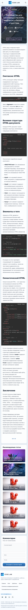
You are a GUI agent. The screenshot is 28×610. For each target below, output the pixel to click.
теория (19, 39)
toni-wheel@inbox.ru (6, 594)
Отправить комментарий (14, 564)
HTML (8, 39)
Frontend (14, 9)
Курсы (20, 583)
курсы (13, 39)
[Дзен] (9, 597)
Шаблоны (14, 583)
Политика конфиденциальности (10, 586)
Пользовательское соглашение (9, 589)
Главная (4, 583)
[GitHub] (12, 597)
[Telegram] (5, 597)
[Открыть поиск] (25, 2)
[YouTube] (2, 597)
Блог (9, 583)
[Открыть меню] (2, 2)
